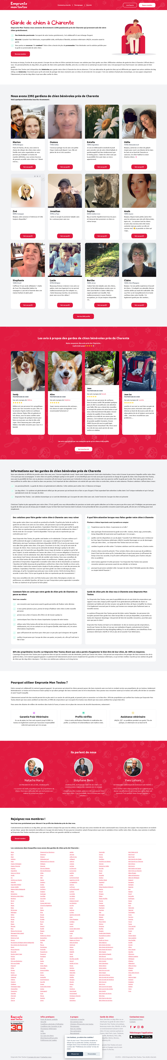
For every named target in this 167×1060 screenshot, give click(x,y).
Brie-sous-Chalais (15, 963)
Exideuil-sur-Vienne (45, 935)
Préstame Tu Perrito (107, 1049)
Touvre (130, 921)
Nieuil (100, 873)
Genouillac (43, 968)
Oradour (101, 877)
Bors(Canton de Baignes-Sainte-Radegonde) (22, 942)
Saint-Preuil (131, 854)
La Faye (71, 875)
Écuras (42, 921)
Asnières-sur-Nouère (16, 880)
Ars (12, 877)
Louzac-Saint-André (75, 928)
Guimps (42, 989)
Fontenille (43, 949)
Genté (41, 972)
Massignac (72, 970)
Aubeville (13, 882)
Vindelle (130, 970)
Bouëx (12, 947)
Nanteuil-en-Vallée (104, 866)
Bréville (13, 958)
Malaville (72, 951)
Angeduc (13, 868)
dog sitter (115, 1019)
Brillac (12, 968)
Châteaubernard (44, 859)
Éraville (42, 928)
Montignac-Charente (75, 996)
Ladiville (72, 873)
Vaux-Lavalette (132, 938)
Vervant (130, 945)
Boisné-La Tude (15, 938)
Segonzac (130, 887)
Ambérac (13, 859)
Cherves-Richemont (45, 870)
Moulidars (101, 859)
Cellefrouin (14, 975)
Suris (129, 905)
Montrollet (102, 852)
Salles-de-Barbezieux (133, 875)
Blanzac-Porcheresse (16, 931)
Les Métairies (73, 903)
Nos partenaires (75, 1031)
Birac (12, 928)
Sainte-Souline (103, 968)
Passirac (101, 889)
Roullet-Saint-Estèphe (105, 933)
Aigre (12, 857)
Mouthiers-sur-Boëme (105, 861)
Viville (130, 975)
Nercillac (101, 868)
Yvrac (129, 991)
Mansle (71, 956)
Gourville (42, 982)
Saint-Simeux (131, 863)
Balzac (12, 891)
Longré (71, 924)
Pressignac (102, 905)
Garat (41, 958)
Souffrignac (131, 898)
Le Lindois (72, 894)
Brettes (13, 956)
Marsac (71, 965)
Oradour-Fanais (103, 880)
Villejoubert (131, 963)
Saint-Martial (102, 991)
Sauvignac (131, 884)
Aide (42, 1031)
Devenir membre (20, 838)
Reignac (101, 917)
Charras (13, 1000)
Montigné (72, 998)
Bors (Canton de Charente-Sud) (19, 945)
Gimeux (42, 975)
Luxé (71, 935)
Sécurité (89, 5)
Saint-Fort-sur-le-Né (104, 970)
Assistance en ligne (136, 1019)
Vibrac (130, 947)
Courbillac (42, 896)
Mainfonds (72, 945)
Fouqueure (43, 954)
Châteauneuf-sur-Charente (47, 861)
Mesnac (72, 984)
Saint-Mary (102, 996)
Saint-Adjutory (103, 942)
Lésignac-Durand (74, 901)
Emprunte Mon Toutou (107, 1024)
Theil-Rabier (131, 912)
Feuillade (42, 940)
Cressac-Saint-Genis (45, 903)
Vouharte (130, 979)
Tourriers (130, 917)
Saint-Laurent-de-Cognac (105, 986)
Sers (129, 889)
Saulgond (130, 880)
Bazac (12, 907)
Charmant (13, 996)
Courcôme (43, 898)
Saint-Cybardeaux (103, 963)
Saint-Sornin (131, 866)
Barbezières (14, 894)
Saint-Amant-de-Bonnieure (106, 947)
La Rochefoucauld (74, 889)
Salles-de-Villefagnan (133, 877)
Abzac (12, 852)
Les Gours (72, 898)
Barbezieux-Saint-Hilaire (17, 896)
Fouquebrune (43, 951)
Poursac (101, 901)
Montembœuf (73, 993)
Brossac (13, 970)
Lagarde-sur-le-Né (74, 880)
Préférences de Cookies (48, 1040)
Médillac (72, 977)
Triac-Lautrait (131, 926)
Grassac (42, 984)
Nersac (101, 870)
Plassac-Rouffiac (103, 898)
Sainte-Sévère (102, 965)
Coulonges (43, 894)
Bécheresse (14, 910)
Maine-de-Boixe (74, 942)
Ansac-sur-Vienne (15, 873)
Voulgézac (131, 982)
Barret (12, 901)
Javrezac (72, 854)
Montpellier (104, 1038)
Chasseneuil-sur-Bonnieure (47, 852)
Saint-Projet (131, 857)
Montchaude (73, 991)
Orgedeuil (101, 882)
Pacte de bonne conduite (49, 1019)
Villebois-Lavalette (133, 956)
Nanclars (101, 863)
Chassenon (43, 854)
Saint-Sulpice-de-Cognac (134, 868)
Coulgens (42, 891)
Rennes (116, 1038)
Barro (12, 903)
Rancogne (101, 914)
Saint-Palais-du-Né (133, 852)
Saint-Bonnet (102, 956)
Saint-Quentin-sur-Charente (135, 861)
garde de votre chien (116, 1022)
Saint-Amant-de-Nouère (105, 949)
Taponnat (130, 910)
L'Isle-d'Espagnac (74, 919)
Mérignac (72, 979)
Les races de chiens (47, 1035)
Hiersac (42, 996)
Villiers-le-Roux (132, 965)
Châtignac (42, 863)
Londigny (72, 921)
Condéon (42, 887)
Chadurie (13, 982)
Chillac (42, 873)
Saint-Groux (102, 984)
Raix (100, 912)
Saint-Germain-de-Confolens (106, 977)
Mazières (72, 975)
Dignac (42, 910)
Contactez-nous (46, 1057)
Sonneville (131, 896)
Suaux (129, 903)
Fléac (41, 942)
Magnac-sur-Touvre (75, 940)
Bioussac (13, 926)
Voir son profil (27, 167)
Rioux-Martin (102, 921)
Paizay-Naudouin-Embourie (106, 887)
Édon (41, 924)
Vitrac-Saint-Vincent (133, 972)
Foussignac (43, 956)
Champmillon (14, 989)
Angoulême (14, 870)
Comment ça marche (64, 5)
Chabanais (13, 977)
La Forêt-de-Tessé (74, 877)
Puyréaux (101, 910)
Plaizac (101, 896)
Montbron (72, 989)
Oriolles (101, 884)
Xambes (130, 986)
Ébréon (42, 917)
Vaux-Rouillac (131, 940)
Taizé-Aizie (131, 907)
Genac (41, 963)
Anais (12, 861)
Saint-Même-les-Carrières (105, 1000)
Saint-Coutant (102, 961)
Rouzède (101, 938)
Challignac (13, 984)
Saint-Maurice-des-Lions (105, 998)
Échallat (42, 919)
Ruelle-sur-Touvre (103, 940)
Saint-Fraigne (102, 972)
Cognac (42, 880)
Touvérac (130, 919)
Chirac (41, 875)
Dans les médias (75, 1029)
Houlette (42, 998)
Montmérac (73, 1000)
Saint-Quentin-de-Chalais (134, 859)
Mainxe (71, 947)
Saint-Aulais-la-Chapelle (105, 954)
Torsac (130, 914)
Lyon (114, 1033)
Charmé (13, 998)
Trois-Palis (131, 928)
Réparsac (101, 919)
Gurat (41, 993)
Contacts (133, 1022)
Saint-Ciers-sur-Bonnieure (106, 958)
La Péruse (72, 887)
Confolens (43, 889)
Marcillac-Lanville (74, 958)
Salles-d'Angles (132, 873)
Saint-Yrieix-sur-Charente (135, 870)
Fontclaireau (43, 947)
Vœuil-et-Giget (132, 977)
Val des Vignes (132, 935)
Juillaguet (72, 859)
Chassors (42, 857)
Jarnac (42, 1000)
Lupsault (72, 931)
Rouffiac (101, 928)
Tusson (130, 931)
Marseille (103, 1035)
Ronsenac (101, 926)
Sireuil (130, 894)
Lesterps (72, 910)
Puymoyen (101, 907)
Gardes (42, 961)
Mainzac (72, 949)
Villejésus (130, 961)
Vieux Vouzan (131, 949)
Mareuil (72, 961)
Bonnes (13, 940)
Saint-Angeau (102, 951)
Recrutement (74, 1033)
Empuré (42, 926)
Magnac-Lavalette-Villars (76, 938)
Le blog (43, 1033)
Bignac (12, 924)
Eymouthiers (43, 938)
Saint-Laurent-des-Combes (106, 989)
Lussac (71, 933)
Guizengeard (43, 991)
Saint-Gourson (102, 982)
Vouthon (130, 984)
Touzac (130, 924)
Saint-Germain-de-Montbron (106, 979)
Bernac (13, 917)
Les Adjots (72, 896)
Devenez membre (20, 54)
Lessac (71, 907)
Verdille (130, 942)
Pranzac (101, 903)
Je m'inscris (130, 5)
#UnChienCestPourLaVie (49, 1038)
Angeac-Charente (15, 866)
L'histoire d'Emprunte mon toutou (81, 1024)
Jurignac (72, 863)
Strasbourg (103, 1040)
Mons (71, 986)
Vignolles (130, 951)
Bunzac (13, 972)
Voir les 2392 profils (83, 316)
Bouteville (13, 951)
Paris (110, 1033)
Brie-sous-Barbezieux (16, 961)
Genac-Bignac (43, 965)
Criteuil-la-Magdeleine (46, 905)
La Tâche (72, 891)
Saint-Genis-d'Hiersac (104, 975)
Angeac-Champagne (16, 863)
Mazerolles (72, 972)
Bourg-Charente (15, 949)
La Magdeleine (73, 882)
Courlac (42, 901)
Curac (41, 907)
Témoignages (78, 5)
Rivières (101, 924)
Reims (111, 1038)
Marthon (72, 968)
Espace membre (147, 5)
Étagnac (42, 931)
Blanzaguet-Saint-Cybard (17, 933)
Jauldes (72, 852)
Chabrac (13, 979)
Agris (12, 854)
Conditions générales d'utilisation (51, 1024)
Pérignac (101, 894)
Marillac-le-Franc (74, 963)
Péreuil (101, 891)
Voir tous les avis (83, 449)
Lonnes (71, 926)
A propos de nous (34, 1057)
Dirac (41, 912)
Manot (71, 954)
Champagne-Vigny (15, 986)
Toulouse (120, 1033)
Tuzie (129, 933)
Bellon (12, 914)
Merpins (72, 982)
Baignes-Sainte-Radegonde (18, 889)
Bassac (12, 905)
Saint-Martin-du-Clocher (105, 993)
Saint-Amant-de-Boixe (105, 945)
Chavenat (42, 866)
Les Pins (72, 905)
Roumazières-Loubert (104, 935)
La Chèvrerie (73, 868)
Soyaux (130, 901)
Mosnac (101, 857)
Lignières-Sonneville (75, 914)
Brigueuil (13, 965)
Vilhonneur (131, 954)
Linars (71, 917)
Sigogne (130, 891)
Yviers (130, 989)
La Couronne (73, 870)
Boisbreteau (14, 935)
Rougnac (101, 931)
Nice (115, 1035)
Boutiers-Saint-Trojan (16, 954)
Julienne (72, 861)
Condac (42, 884)
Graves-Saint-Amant (45, 986)
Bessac (12, 919)
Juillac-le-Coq (73, 857)
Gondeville (43, 977)
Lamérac (72, 884)
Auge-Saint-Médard (16, 884)
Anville (12, 875)
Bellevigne (13, 912)
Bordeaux (110, 1035)
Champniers (14, 991)
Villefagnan (131, 958)
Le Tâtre (72, 912)
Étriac (41, 933)
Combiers (42, 882)
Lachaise (72, 866)
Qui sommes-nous (76, 1022)
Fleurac (42, 945)
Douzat (42, 914)
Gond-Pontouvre (44, 979)
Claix (41, 877)
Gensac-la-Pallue (44, 970)
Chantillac (13, 993)
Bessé (12, 921)
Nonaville (101, 875)
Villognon (130, 968)
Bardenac (13, 898)
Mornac (101, 854)
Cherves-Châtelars (45, 868)
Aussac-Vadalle (15, 887)
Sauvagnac (131, 882)
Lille (119, 1035)
